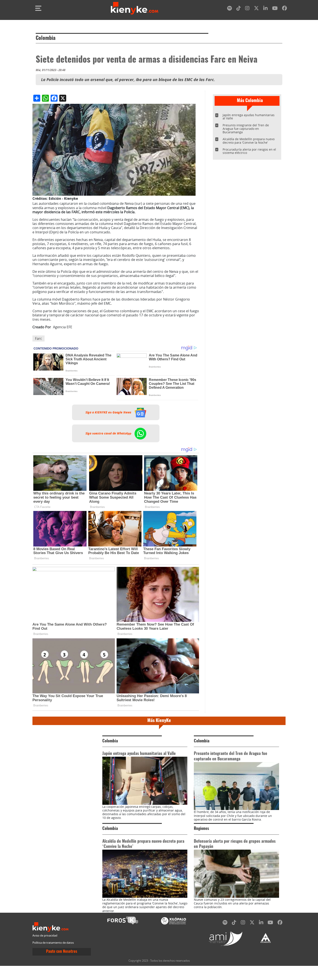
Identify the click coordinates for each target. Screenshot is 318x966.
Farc (38, 338)
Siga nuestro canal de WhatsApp (108, 433)
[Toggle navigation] (38, 8)
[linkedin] (265, 9)
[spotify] (229, 9)
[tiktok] (238, 9)
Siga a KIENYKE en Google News (108, 412)
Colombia (45, 38)
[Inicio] (134, 8)
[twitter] (256, 9)
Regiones (201, 829)
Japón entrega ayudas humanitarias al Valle (249, 116)
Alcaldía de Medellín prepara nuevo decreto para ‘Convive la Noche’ (249, 141)
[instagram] (247, 9)
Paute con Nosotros (61, 952)
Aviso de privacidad (44, 935)
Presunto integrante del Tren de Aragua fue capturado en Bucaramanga (246, 128)
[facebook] (284, 9)
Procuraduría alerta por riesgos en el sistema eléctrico (249, 151)
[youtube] (275, 9)
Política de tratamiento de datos (53, 943)
